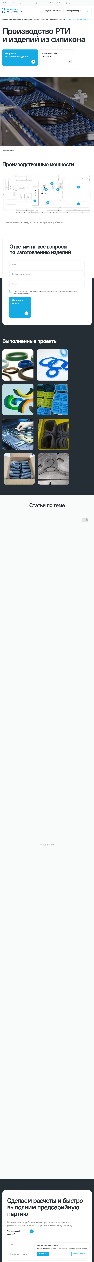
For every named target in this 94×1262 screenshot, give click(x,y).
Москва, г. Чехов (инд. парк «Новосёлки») (21, 3)
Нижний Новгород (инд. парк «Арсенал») (67, 3)
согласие (21, 291)
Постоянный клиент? (13, 1233)
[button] (20, 57)
